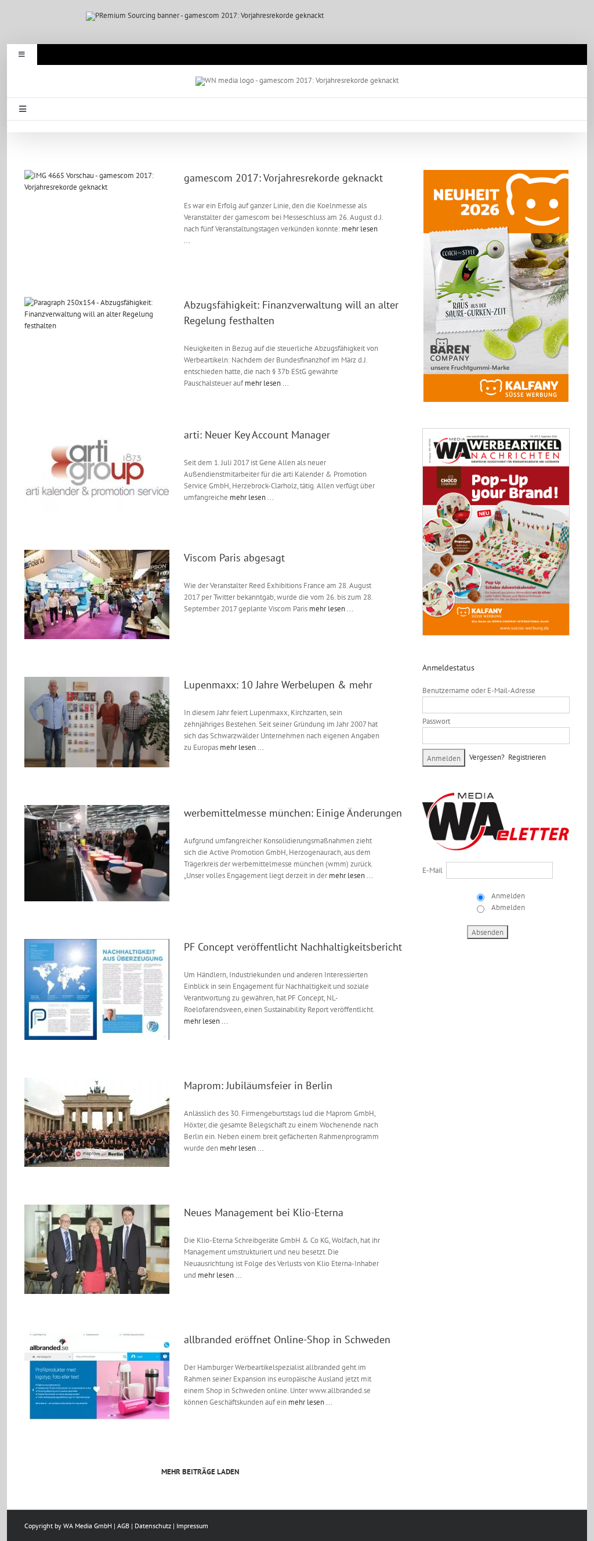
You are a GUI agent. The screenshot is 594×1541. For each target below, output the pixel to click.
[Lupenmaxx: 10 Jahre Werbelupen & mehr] (102, 722)
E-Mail (432, 870)
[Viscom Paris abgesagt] (102, 594)
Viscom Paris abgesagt (234, 557)
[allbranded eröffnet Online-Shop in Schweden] (102, 1376)
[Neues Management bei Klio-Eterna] (102, 1249)
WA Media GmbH (87, 1525)
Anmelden (507, 896)
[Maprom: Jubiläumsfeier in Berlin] (102, 1122)
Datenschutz (153, 1525)
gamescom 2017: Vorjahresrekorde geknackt (283, 177)
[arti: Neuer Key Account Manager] (102, 469)
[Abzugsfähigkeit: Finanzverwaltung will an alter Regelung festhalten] (102, 341)
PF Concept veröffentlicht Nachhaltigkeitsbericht (293, 946)
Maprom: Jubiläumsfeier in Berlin (258, 1085)
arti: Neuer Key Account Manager (257, 434)
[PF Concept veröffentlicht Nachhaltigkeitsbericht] (102, 989)
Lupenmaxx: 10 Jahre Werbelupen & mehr (278, 684)
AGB (123, 1525)
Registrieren (527, 757)
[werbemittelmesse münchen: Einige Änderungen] (102, 853)
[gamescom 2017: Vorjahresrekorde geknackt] (102, 214)
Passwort (436, 721)
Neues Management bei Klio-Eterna (263, 1212)
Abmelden (507, 907)
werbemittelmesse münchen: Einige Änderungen (293, 813)
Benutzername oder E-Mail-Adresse (478, 690)
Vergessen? (487, 757)
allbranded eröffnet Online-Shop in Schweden (287, 1339)
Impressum (192, 1525)
